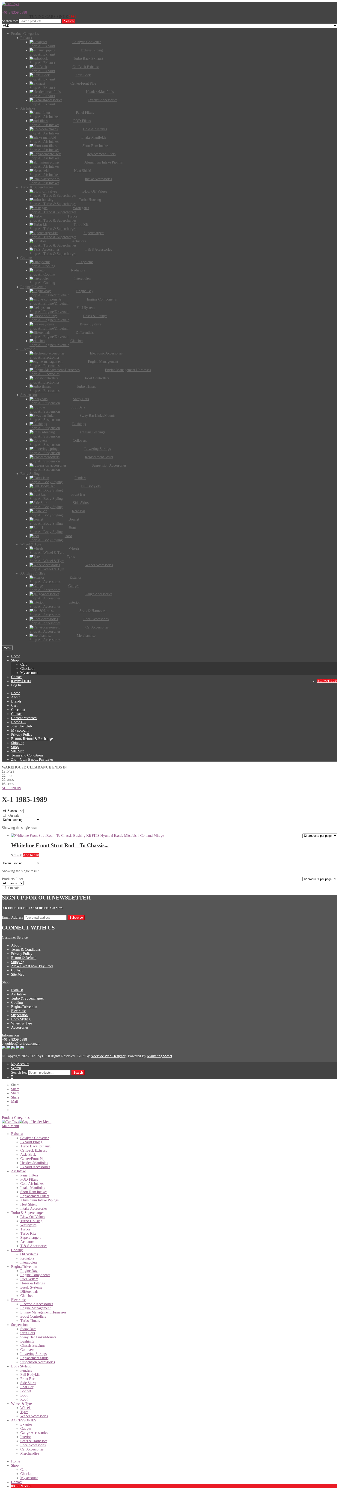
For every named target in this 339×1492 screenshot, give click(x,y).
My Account (20, 1064)
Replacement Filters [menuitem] (34, 1196)
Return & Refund (23, 958)
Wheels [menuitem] (25, 1408)
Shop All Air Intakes (44, 117)
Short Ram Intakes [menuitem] (33, 1192)
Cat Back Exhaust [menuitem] (33, 1150)
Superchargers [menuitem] (30, 1237)
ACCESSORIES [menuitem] (23, 1420)
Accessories (19, 1027)
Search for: (10, 21)
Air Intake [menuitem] (18, 1171)
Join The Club (21, 726)
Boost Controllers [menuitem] (33, 1316)
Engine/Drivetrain (24, 1007)
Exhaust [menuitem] (17, 1134)
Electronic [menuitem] (18, 1300)
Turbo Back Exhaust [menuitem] (35, 1146)
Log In (16, 685)
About (15, 697)
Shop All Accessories (45, 582)
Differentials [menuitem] (29, 1291)
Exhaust (17, 990)
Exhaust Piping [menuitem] (31, 1142)
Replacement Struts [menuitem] (34, 1358)
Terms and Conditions (27, 755)
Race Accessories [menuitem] (33, 1445)
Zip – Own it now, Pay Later (32, 759)
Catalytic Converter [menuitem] (34, 1138)
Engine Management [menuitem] (35, 1308)
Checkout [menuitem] (27, 1474)
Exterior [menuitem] (26, 1424)
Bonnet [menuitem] (25, 1391)
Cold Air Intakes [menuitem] (32, 1183)
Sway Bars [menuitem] (28, 1329)
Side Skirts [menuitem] (28, 1383)
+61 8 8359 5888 (14, 12)
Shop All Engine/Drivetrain (49, 295)
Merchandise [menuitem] (29, 1453)
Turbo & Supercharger (27, 998)
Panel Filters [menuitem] (29, 1175)
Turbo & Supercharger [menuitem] (27, 1213)
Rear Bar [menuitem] (26, 1387)
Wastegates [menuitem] (28, 1225)
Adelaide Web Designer (108, 1056)
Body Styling (20, 1019)
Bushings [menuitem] (27, 1341)
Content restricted (24, 718)
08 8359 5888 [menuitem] (21, 1486)
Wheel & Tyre (21, 1023)
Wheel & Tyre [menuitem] (21, 1404)
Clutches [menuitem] (26, 1296)
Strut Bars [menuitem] (27, 1333)
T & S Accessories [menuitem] (33, 1246)
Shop (15, 660)
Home (15, 656)
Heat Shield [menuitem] (28, 1204)
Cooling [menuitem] (17, 1250)
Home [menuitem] (15, 1461)
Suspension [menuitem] (19, 1325)
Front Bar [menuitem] (27, 1379)
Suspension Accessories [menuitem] (37, 1362)
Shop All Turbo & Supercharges (53, 195)
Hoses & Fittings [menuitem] (32, 1283)
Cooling (17, 1002)
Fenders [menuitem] (26, 1370)
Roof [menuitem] (24, 1399)
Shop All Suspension (45, 403)
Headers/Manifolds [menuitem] (34, 1163)
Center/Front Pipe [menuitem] (33, 1159)
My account (29, 673)
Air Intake (18, 994)
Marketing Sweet (159, 1056)
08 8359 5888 (327, 681)
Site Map (17, 751)
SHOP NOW (11, 788)
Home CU (18, 722)
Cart (23, 664)
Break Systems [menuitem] (31, 1287)
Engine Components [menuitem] (35, 1275)
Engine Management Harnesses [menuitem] (43, 1312)
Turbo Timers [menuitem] (30, 1320)
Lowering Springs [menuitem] (33, 1354)
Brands (16, 701)
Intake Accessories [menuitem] (33, 1208)
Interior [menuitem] (25, 1437)
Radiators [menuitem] (27, 1258)
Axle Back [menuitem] (28, 1154)
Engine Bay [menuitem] (29, 1271)
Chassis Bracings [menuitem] (32, 1345)
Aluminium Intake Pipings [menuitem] (39, 1200)
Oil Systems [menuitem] (29, 1254)
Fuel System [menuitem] (29, 1279)
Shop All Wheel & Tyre (47, 552)
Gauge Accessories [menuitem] (34, 1433)
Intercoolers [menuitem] (28, 1262)
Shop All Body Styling (46, 482)
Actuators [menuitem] (27, 1242)
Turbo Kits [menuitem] (28, 1233)
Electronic (18, 1011)
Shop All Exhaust (42, 46)
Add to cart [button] (31, 855)
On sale (13, 815)
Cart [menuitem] (23, 1469)
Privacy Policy (21, 734)
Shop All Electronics (44, 357)
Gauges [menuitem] (25, 1428)
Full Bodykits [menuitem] (30, 1374)
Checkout (27, 668)
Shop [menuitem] (15, 1465)
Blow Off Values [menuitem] (32, 1217)
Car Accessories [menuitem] (32, 1449)
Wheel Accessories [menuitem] (34, 1416)
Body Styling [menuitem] (20, 1366)
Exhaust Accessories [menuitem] (35, 1167)
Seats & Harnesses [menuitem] (33, 1441)
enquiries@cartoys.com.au (21, 1043)
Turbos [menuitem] (25, 1229)
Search (69, 21)
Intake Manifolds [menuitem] (32, 1188)
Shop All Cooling (42, 266)
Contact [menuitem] (16, 1482)
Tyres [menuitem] (24, 1412)
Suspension (19, 1015)
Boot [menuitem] (23, 1395)
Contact (16, 677)
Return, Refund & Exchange (32, 739)
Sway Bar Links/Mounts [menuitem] (38, 1337)
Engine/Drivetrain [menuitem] (24, 1267)
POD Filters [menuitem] (29, 1179)
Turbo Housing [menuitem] (31, 1221)
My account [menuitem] (29, 1478)
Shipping (17, 743)
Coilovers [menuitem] (27, 1350)
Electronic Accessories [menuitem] (36, 1304)
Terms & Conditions (26, 949)
